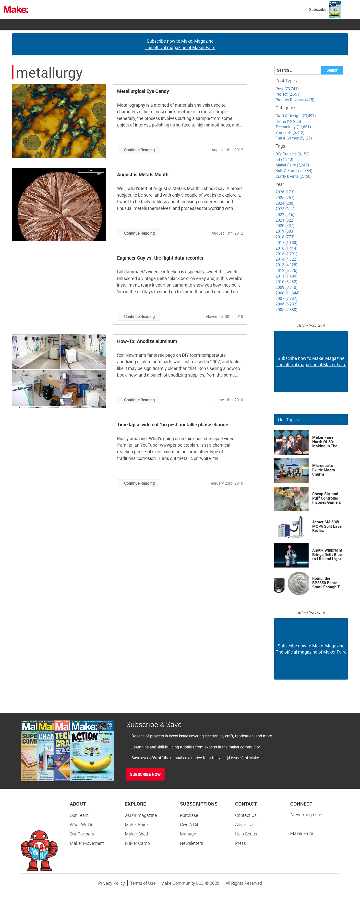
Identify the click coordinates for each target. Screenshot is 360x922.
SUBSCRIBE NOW (145, 774)
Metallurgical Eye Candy (143, 91)
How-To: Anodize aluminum (147, 341)
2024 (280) (285, 203)
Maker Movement (87, 843)
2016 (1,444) (287, 248)
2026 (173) (285, 192)
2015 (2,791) (287, 253)
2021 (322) (285, 220)
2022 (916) (285, 214)
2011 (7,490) (287, 276)
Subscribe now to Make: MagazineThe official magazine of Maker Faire (180, 44)
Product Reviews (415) (295, 99)
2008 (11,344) (288, 293)
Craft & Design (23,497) (296, 115)
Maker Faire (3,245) (292, 165)
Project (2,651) (288, 94)
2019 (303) (285, 231)
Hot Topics (288, 420)
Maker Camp (137, 843)
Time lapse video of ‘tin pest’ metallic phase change (172, 424)
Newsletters (191, 843)
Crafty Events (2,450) (294, 176)
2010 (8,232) (287, 281)
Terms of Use (143, 883)
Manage (188, 834)
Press (240, 843)
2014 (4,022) (287, 259)
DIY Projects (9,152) (293, 154)
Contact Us (246, 815)
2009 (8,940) (287, 287)
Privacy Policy (111, 883)
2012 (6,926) (287, 270)
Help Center (246, 834)
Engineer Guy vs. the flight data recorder (160, 257)
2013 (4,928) (287, 264)
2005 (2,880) (287, 309)
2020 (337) (285, 225)
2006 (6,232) (287, 304)
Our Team (79, 815)
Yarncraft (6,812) (290, 132)
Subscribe (317, 9)
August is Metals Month (142, 174)
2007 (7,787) (287, 298)
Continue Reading (139, 149)
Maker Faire (136, 824)
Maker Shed (136, 834)
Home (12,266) (288, 121)
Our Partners (82, 834)
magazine (141, 815)
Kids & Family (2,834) (294, 170)
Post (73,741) (287, 88)
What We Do (82, 824)
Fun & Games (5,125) (294, 138)
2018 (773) (285, 237)
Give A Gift (190, 824)
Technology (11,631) (293, 126)
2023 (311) (285, 209)
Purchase (189, 815)
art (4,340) (284, 159)
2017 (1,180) (287, 242)
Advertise (244, 824)
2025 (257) (285, 197)
